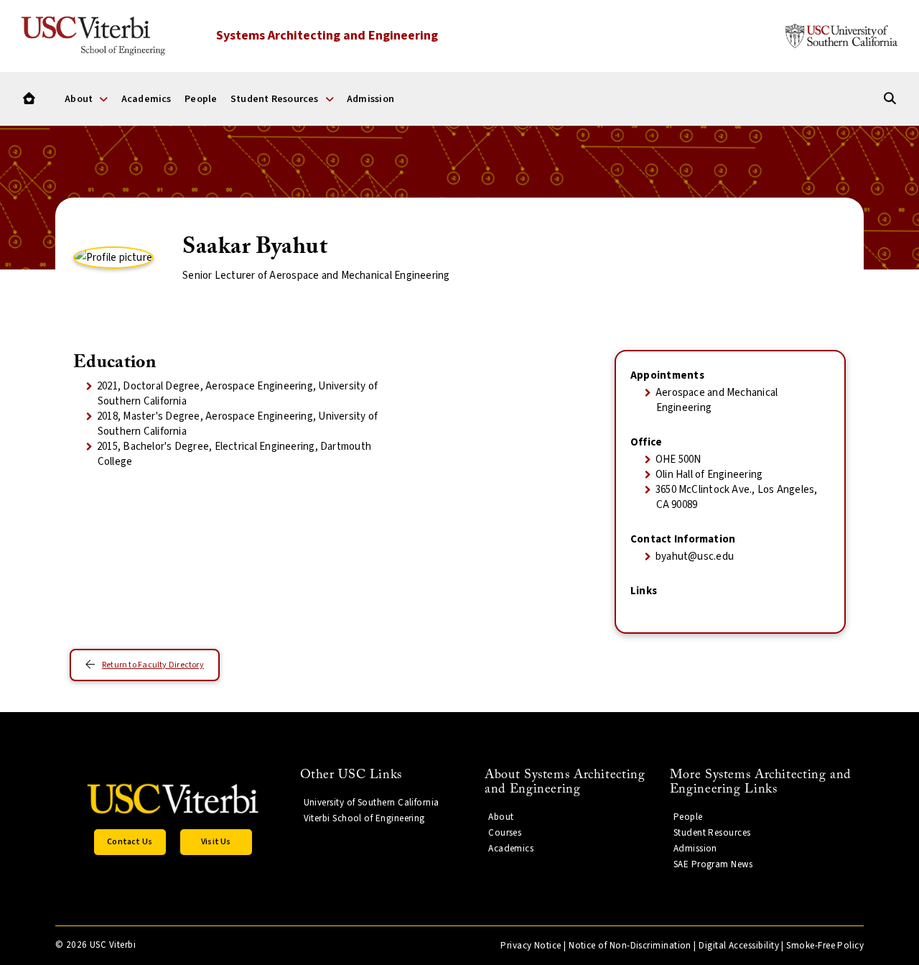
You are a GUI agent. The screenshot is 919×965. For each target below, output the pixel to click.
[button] (130, 842)
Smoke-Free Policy (825, 945)
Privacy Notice (530, 945)
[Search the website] (890, 98)
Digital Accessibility (739, 945)
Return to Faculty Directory (153, 665)
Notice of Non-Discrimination (630, 945)
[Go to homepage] (29, 98)
